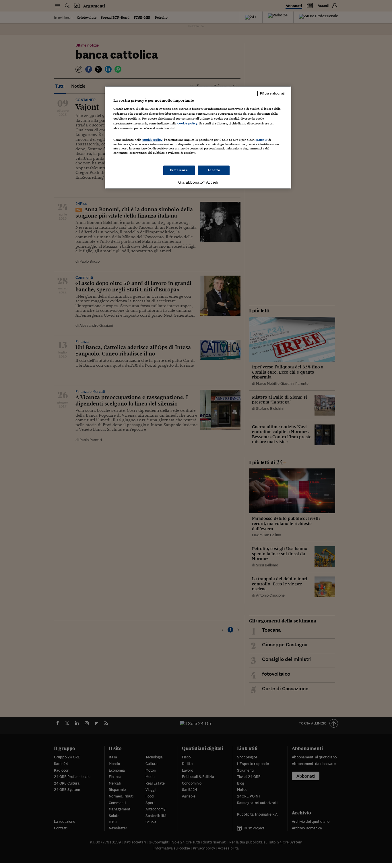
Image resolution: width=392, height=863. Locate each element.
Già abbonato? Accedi (198, 182)
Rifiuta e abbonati (272, 93)
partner (261, 139)
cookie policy (187, 123)
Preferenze (179, 170)
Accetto (213, 170)
